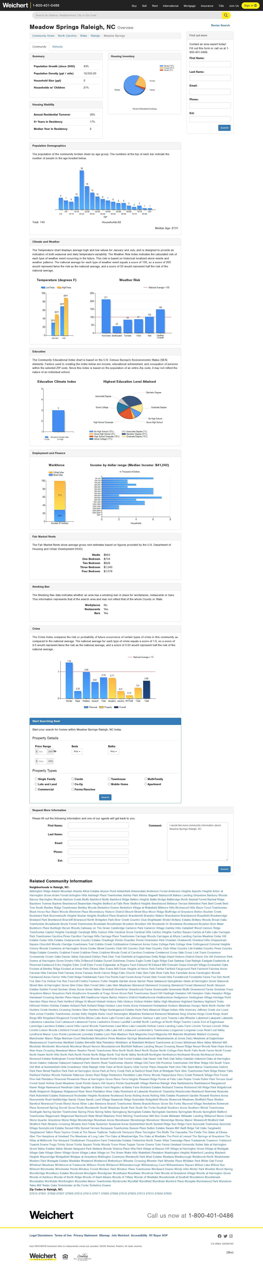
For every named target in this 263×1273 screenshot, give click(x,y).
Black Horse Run (40, 912)
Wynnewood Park (207, 1181)
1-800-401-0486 (46, 5)
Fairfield (170, 969)
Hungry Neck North (203, 1005)
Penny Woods (151, 1075)
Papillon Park (59, 1071)
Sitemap (104, 1235)
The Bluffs (162, 1132)
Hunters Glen (80, 1010)
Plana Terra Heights (126, 1079)
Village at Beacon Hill (156, 1149)
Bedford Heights (140, 903)
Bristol (167, 920)
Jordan (75, 1014)
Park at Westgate (163, 1071)
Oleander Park (166, 1067)
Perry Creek (184, 1075)
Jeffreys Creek (206, 1010)
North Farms (206, 1050)
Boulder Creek (212, 912)
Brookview (176, 924)
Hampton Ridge (221, 993)
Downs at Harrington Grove (47, 961)
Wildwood (112, 1165)
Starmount (81, 1116)
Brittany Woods (201, 920)
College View (184, 944)
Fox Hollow (49, 981)
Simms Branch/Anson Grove (150, 1103)
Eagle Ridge (159, 961)
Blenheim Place (78, 912)
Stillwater (174, 1116)
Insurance (207, 6)
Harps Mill (78, 997)
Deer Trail (114, 956)
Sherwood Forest (51, 1103)
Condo (79, 779)
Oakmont (200, 1059)
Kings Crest (204, 1014)
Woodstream (212, 1177)
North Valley (128, 1054)
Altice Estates (91, 891)
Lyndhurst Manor (40, 1034)
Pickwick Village (203, 1075)
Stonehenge (137, 1120)
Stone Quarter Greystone (45, 1120)
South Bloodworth (87, 1108)
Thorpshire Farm (96, 1140)
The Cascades (178, 1132)
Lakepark (215, 1018)
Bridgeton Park (104, 920)
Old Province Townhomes (172, 1063)
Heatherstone (164, 997)
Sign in (249, 5)
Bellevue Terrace (177, 903)
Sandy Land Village (98, 1099)
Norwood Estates (40, 1059)
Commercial (46, 789)
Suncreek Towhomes (206, 1124)
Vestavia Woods (102, 1149)
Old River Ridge (198, 1063)
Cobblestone (120, 944)
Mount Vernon (91, 1046)
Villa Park (136, 1149)
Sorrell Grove (67, 1108)
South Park (128, 1108)
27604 (159, 1193)
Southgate (36, 1112)
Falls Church (127, 973)
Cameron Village (154, 928)
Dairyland (85, 956)
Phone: (194, 99)
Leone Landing (166, 1026)
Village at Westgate (216, 1149)
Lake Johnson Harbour (138, 1018)
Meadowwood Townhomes (46, 1042)
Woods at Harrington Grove (213, 1173)
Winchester (47, 1169)
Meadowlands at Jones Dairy (175, 1038)
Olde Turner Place (144, 1067)
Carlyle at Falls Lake (205, 932)
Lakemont (202, 1018)
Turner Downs (145, 1144)
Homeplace (160, 1005)
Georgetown (174, 981)
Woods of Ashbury (41, 1177)
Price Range (43, 746)
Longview (190, 1030)
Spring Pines (86, 1112)
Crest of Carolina (131, 952)
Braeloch (122, 916)
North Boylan (150, 1050)
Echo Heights (63, 965)
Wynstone (225, 1181)
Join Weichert (120, 1235)
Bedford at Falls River (116, 903)
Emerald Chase (176, 965)
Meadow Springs (126, 1038)
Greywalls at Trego (98, 993)
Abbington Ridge (40, 891)
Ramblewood (202, 1083)
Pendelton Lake (132, 1075)
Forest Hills (165, 977)
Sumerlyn (102, 1124)
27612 (78, 1193)
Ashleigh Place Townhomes (105, 895)
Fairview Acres (218, 969)
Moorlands (62, 1046)
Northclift (142, 1054)
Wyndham (158, 1181)
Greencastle (160, 989)
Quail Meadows (65, 1083)
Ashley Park (130, 895)
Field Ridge (74, 977)
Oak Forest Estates (130, 1059)
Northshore (169, 1054)
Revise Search (220, 25)
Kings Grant (220, 1014)
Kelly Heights (89, 1014)
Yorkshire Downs (100, 1185)
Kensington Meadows (127, 1014)
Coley (154, 944)
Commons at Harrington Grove (68, 948)
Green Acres (76, 989)
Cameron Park (134, 928)
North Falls (191, 1050)
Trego (53, 1144)
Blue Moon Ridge (153, 912)
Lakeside (227, 1018)
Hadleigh (168, 993)
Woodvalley (37, 1181)
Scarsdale (138, 1099)
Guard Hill (156, 993)
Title (221, 6)
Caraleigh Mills (87, 932)
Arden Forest (60, 895)
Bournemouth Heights (63, 916)
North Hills (52, 1054)
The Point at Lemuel (179, 1136)
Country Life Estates (190, 948)
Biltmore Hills (166, 907)
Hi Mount (90, 1001)
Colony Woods (39, 948)
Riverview (210, 1091)
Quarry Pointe (115, 1083)
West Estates (154, 1157)
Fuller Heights (109, 981)
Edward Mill (159, 965)
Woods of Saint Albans (97, 1177)
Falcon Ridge (110, 973)
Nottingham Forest (63, 1059)
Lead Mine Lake (125, 1026)
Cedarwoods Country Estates (82, 940)
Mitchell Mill (219, 1042)
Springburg (119, 1112)
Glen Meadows (122, 985)
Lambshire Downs (108, 1022)
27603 (132, 1193)
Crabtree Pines (89, 952)
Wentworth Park (135, 1157)
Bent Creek (215, 903)
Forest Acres (134, 977)
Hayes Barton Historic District (119, 997)
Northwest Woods (188, 1054)
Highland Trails (214, 1001)
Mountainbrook (110, 1046)
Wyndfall (133, 1181)
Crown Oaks (53, 956)
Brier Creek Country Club (131, 920)
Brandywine (172, 916)
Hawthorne (93, 997)
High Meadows (171, 1001)
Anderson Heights (179, 891)
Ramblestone (185, 1083)
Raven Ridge (37, 1087)
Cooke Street (96, 948)
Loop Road (203, 1030)
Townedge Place (180, 1140)
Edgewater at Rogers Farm (119, 965)
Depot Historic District (180, 956)
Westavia (168, 1157)
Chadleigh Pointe (112, 940)
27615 (150, 1193)
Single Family (46, 779)
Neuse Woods (201, 1046)
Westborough (183, 1157)
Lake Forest (116, 1018)
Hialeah (101, 1001)
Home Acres (130, 1005)
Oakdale (188, 1059)
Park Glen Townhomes (189, 1071)
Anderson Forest (157, 891)
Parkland (35, 1075)
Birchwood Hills (185, 907)
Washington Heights (177, 1152)
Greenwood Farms (201, 989)
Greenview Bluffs (179, 989)
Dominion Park (223, 956)
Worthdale (51, 1181)
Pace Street (43, 1071)
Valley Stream (64, 1149)
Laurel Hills (72, 1026)
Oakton (42, 1063)
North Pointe (82, 1054)
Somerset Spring (47, 1108)
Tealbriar (102, 1132)
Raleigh (95, 36)
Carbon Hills (106, 932)
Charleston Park (155, 940)
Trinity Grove (65, 1144)
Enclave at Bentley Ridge (45, 969)
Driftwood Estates (92, 961)
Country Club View (139, 948)
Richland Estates (150, 1087)
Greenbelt (108, 989)
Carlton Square (181, 932)
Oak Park (163, 1059)
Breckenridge (218, 916)
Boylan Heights (86, 916)
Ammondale (138, 891)
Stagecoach (52, 1116)
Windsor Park (107, 1169)
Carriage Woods (145, 936)
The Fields (194, 1132)
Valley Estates (46, 1149)
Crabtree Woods (109, 952)
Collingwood (200, 944)
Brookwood (190, 924)
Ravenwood (53, 1087)
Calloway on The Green (95, 928)
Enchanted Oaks (218, 965)
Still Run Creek (158, 1116)
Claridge (66, 944)
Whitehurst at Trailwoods (70, 1165)
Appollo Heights (202, 891)
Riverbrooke (183, 1091)
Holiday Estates (59, 1005)
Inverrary (190, 1010)
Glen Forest (91, 985)
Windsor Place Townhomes (134, 1169)
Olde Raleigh (90, 1067)
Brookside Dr (160, 924)
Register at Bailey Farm (95, 1087)
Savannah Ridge (121, 1099)
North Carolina (67, 36)
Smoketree (209, 1103)
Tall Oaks (201, 1128)
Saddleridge (59, 1099)
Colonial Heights (219, 944)
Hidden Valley (152, 1001)
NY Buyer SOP (158, 1235)
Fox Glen (35, 981)
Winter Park (197, 1169)
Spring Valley (103, 1112)
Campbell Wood (192, 928)
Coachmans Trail (83, 944)
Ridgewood (71, 1091)
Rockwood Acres (121, 1095)
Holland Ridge (96, 1005)
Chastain (170, 940)
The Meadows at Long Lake (87, 1136)
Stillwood (210, 1116)
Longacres (176, 1030)
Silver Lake (87, 1103)
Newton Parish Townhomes (94, 1050)
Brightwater (155, 920)
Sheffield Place (204, 1099)
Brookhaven (114, 924)
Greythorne (79, 993)
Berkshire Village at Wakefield (138, 907)
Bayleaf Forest (197, 899)
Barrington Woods (50, 899)
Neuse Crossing (165, 1046)
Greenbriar (121, 989)
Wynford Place (175, 1181)
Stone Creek (224, 1116)
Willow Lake (202, 1165)
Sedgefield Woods (156, 1099)
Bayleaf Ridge (215, 899)
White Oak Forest (212, 1161)
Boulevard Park (39, 916)
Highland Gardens (192, 1001)
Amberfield (123, 891)
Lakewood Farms (85, 1022)
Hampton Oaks (201, 993)
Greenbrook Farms (140, 989)
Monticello (48, 1046)
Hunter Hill (223, 1005)
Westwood (100, 1161)
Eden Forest (94, 965)
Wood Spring (224, 1169)
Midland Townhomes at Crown (164, 1042)
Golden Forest (48, 989)
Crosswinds (37, 956)
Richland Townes (172, 1087)
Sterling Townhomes (135, 1116)
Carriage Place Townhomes (118, 936)
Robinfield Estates (47, 1095)
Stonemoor (153, 1120)
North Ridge (98, 1054)
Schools (57, 46)
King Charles (188, 1014)
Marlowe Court (71, 1038)
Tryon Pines (118, 1144)
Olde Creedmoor (70, 1067)
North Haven (37, 1054)
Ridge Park (209, 1087)
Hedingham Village (200, 997)
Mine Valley (204, 1042)
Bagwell (153, 895)
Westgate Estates (57, 1161)
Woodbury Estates (57, 1173)
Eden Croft (79, 965)
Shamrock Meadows (181, 1099)
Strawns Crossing (59, 1124)
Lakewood (67, 1022)
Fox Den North (220, 977)
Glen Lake (105, 985)
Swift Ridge (187, 1128)
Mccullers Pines (105, 1038)
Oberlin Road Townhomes (107, 1063)
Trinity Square (83, 1144)
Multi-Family (155, 779)
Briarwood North (84, 920)
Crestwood (162, 952)
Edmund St (144, 965)
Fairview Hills (38, 973)
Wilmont (35, 1169)
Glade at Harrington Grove (199, 981)
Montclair (35, 1046)
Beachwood (69, 903)
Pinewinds (73, 1079)
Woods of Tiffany (122, 1177)
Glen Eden (76, 985)
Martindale (87, 1038)
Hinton (45, 1005)
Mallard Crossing (208, 1034)
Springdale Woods (190, 1112)
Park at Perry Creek (112, 1071)
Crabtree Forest (69, 952)
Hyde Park (141, 1010)
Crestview (149, 952)
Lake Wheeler (186, 1018)
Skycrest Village (192, 1103)
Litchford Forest (68, 1030)
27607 (60, 1193)
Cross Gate (177, 952)
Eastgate (207, 961)
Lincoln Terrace (201, 1026)
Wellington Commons (111, 1157)
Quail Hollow (46, 1083)
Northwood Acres (211, 1054)
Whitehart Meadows (42, 1165)
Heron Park (56, 1001)
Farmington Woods (208, 973)
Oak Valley (175, 1059)
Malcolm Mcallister (184, 1034)
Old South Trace (219, 1063)
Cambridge (118, 928)
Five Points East (115, 977)
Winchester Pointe (66, 1169)
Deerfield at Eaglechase (136, 956)
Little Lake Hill (113, 1030)
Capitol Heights (54, 932)
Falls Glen (142, 973)
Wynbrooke (119, 1181)
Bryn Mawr (217, 924)
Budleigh (55, 928)
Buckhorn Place (39, 928)
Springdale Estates (139, 1112)
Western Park (38, 1161)
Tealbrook (115, 1132)
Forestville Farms (199, 977)
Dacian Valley (70, 956)
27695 (105, 1193)
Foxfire (83, 981)
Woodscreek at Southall (174, 1177)
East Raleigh (193, 961)
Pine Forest (221, 1075)
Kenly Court (105, 1014)
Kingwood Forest (67, 1018)
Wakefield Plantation (151, 1152)
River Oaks (113, 1091)
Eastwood (48, 965)
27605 (168, 1193)
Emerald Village (197, 965)
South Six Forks (145, 1108)
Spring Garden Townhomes (60, 1112)
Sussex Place (137, 1128)
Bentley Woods (87, 907)
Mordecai (76, 1046)
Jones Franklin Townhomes (53, 1014)
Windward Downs (163, 1169)
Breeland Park (38, 920)
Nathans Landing (143, 1046)
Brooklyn (128, 924)
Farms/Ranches (85, 789)
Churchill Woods (49, 944)
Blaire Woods (60, 912)
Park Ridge (210, 1071)
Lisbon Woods (48, 1030)
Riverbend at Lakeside (134, 1091)
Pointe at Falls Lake (170, 1079)
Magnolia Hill (163, 1034)
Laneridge (36, 1026)
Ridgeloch (43, 1091)
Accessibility (139, 1235)
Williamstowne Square (180, 1165)
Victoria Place (121, 1149)
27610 (34, 1193)
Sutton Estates (156, 1128)
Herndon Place (39, 1001)
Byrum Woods (71, 928)
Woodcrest (76, 1173)
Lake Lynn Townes (165, 1018)
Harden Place (63, 997)
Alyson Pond (108, 891)
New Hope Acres (221, 1046)
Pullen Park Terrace (213, 1079)
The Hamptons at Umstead (52, 1136)
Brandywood (188, 916)
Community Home (43, 36)
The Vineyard (61, 1140)
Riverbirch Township (162, 1091)
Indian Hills (177, 1010)
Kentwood (148, 1014)
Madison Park (125, 1034)
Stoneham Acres (104, 1120)
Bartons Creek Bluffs (76, 899)
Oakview (53, 1063)
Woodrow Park (151, 1173)
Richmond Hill (193, 1087)
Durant (108, 961)
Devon (199, 956)
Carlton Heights (162, 932)
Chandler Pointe (134, 940)
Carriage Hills (91, 936)
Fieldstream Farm (93, 977)
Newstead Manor (66, 1050)
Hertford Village (73, 1001)
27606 (51, 1193)
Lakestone (36, 1022)
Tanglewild (214, 1128)
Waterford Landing (202, 1152)
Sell (144, 6)
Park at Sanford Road (138, 1071)
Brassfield (203, 916)
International (170, 6)
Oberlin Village (133, 1063)
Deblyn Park (99, 956)
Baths (111, 746)
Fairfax (160, 969)
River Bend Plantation (92, 1091)
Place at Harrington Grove (97, 1079)
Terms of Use (63, 1235)
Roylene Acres (219, 1095)
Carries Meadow (203, 936)
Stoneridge (167, 1120)
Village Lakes (88, 1152)
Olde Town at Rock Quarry (115, 1067)
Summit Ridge (162, 1124)
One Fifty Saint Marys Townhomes (197, 1067)
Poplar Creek (192, 1079)
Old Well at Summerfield (45, 1067)
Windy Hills (181, 1169)
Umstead (176, 1144)
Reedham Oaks (70, 1087)
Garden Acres (127, 981)
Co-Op (79, 784)
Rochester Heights (85, 1095)
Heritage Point (222, 997)
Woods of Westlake (146, 1177)
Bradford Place (106, 916)
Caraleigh (71, 932)
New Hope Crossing (42, 1050)
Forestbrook (180, 977)
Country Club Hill (116, 948)
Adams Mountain (61, 891)
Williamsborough (129, 1165)
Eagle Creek (143, 961)
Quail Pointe (83, 1083)
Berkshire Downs (108, 907)
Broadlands (52, 924)
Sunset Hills (72, 1128)
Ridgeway (57, 1091)
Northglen (155, 1054)
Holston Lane (114, 1005)
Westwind (87, 1161)
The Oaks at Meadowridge (121, 1136)
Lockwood (129, 1030)
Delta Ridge (159, 956)
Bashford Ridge (119, 899)
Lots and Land (47, 784)
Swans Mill (172, 1128)
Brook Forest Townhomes (76, 924)
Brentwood (54, 920)
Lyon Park (110, 1034)
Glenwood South (203, 985)
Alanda (77, 891)
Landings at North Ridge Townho (170, 1022)
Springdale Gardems (164, 1112)
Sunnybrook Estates (51, 1128)
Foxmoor (94, 981)
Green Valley (93, 989)
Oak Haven (149, 1059)
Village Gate (37, 1152)
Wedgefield (62, 1157)
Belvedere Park (197, 903)
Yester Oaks (49, 1185)
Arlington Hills (78, 895)
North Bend (134, 1050)
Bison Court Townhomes (211, 907)
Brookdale (99, 924)
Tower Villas (161, 1140)
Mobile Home (119, 784)
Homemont (145, 1005)
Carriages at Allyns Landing (174, 936)
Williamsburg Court (153, 1165)
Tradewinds (198, 1140)
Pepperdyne (168, 1075)
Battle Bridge (158, 899)
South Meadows (110, 1108)
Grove (114, 993)
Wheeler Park (155, 1161)
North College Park (171, 1050)
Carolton (76, 936)
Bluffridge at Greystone (179, 912)
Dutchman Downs (124, 961)
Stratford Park (38, 1124)
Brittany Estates (181, 920)
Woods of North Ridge (68, 1177)
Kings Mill (36, 1018)
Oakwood (65, 1063)
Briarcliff (67, 920)
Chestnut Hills (201, 940)
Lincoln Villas (220, 1026)
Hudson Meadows (179, 1005)
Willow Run (218, 1165)
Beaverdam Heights (90, 903)
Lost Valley (218, 1030)
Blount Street (133, 912)
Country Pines (212, 948)
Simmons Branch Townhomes (113, 1103)
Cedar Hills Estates (51, 940)
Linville (34, 1030)
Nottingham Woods (87, 1059)
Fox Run (62, 981)
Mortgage (190, 6)
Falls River (155, 973)
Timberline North (142, 1140)
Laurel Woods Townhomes (97, 1026)
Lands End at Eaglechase (208, 1022)
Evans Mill (112, 969)
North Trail (113, 1054)
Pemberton (115, 1075)
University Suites (192, 1144)
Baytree (57, 903)
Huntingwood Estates (121, 1010)
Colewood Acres (139, 944)
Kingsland (49, 1018)
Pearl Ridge (101, 1075)
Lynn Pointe (59, 1034)
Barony (34, 899)
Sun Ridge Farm (182, 1124)
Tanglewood (37, 1132)
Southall (162, 1108)
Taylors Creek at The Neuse (78, 1132)
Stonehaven (122, 1120)
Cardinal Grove (124, 932)
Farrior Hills (59, 977)
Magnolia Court (145, 1034)
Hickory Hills (115, 1001)
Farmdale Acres (186, 973)
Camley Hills (173, 928)
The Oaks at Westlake (152, 1136)
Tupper (131, 1144)
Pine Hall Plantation (42, 1079)
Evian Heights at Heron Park (137, 969)
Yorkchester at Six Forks (73, 1185)
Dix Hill (208, 956)
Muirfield (126, 1046)
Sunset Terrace (90, 1128)
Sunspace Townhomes (114, 1128)
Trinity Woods (101, 1144)
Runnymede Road (41, 1099)
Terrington (149, 1132)
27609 (69, 1193)
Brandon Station (154, 916)
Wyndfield (145, 1181)
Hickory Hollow (133, 1001)
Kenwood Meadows (167, 1014)
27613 (141, 1193)
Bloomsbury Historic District (106, 912)
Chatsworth (184, 940)
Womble (210, 1169)
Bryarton (204, 924)
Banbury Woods (217, 895)
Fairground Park (186, 969)
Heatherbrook (146, 997)
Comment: (155, 825)
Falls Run (169, 973)
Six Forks (175, 1103)
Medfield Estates (73, 1042)
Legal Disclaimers (41, 1235)
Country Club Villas (164, 948)
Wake (83, 36)
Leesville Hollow (146, 1026)
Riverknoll (197, 1091)
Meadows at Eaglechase (209, 1038)
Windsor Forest (88, 1169)
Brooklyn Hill (143, 924)
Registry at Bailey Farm (125, 1087)
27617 (96, 1193)
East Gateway (176, 961)
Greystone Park (61, 993)
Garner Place (145, 981)
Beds (75, 746)
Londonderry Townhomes (153, 1030)
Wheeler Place (173, 1161)
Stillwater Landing (192, 1116)
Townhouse (118, 779)
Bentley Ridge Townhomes (60, 907)
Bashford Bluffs (99, 899)
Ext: (191, 113)
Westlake (74, 1161)
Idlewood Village (159, 1010)
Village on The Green (110, 1152)
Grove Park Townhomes (134, 993)
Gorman (63, 989)
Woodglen (90, 1173)
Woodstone (197, 1177)
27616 (123, 1193)
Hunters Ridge (98, 1010)
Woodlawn (134, 1173)
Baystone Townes (40, 903)
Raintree (154, 1083)
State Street (95, 1116)
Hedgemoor (181, 997)
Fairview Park (55, 973)
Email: (193, 85)
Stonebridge (85, 1120)
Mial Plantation (105, 1042)
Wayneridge (47, 1157)
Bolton (198, 912)
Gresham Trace (223, 989)
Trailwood (225, 1140)
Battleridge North (177, 899)
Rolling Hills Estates (162, 1095)
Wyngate (190, 1181)
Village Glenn (53, 1152)
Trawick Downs (39, 1144)
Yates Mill (35, 1185)
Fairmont (202, 969)
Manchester (37, 1038)
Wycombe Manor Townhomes (93, 1181)
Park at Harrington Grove (83, 1071)
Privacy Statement (85, 1235)
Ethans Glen (97, 969)
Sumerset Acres (118, 1124)
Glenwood (138, 985)
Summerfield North (141, 1124)
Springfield (209, 1112)
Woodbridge (37, 1173)
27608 (114, 1193)
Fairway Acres (73, 973)
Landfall (125, 1022)
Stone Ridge (69, 1120)
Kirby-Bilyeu (86, 1018)
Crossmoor (214, 952)
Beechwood (159, 903)
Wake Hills (131, 1152)
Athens (143, 895)
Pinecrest (60, 1079)
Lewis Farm (183, 1026)
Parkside (66, 1075)
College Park (167, 944)
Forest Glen (149, 977)
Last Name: (196, 72)
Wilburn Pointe (96, 1165)
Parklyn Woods (50, 1075)
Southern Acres (177, 1108)
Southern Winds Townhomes (206, 1108)
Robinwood (66, 1095)
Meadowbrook (147, 1038)
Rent (155, 6)
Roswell (204, 1095)
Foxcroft (73, 981)
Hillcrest (35, 1005)
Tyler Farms (162, 1144)
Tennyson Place (132, 1132)
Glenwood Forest (181, 985)
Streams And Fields (83, 1124)
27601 (42, 1193)
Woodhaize (120, 1173)
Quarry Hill (98, 1083)
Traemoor (212, 1140)
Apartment (154, 784)
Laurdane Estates (54, 1026)
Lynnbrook (74, 1034)
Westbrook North (203, 1157)
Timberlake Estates (119, 1140)
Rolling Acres (141, 1095)
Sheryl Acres (71, 1103)
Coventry (53, 952)
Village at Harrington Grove (187, 1149)
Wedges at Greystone (83, 1157)
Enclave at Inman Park (75, 969)
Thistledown (77, 1140)
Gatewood (160, 981)
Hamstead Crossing (42, 997)
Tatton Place (52, 1132)
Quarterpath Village (136, 1083)
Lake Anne (101, 1018)
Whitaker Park (191, 1161)
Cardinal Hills (142, 932)
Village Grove (70, 1152)
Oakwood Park (81, 1063)
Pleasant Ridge (148, 1079)
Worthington (66, 1181)
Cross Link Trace (195, 952)
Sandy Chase (76, 1099)
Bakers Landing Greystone (189, 895)
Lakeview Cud (51, 1022)
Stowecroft (200, 1120)
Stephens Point (112, 1116)
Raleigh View (168, 1083)
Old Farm (149, 1063)
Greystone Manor (40, 993)
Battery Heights (139, 899)
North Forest (223, 1050)
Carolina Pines (61, 936)
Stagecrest (67, 1116)
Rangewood (218, 1083)
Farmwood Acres (40, 977)
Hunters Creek (39, 1010)
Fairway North (92, 973)
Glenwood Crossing (157, 985)
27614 (87, 1193)
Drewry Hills (72, 961)
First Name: (196, 58)
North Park (67, 1054)
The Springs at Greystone (208, 1136)
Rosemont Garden (187, 1095)
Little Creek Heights (91, 1030)
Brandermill (136, 916)
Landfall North (140, 1022)
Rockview (104, 1095)
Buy (134, 6)
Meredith (90, 1042)
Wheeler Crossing (134, 1161)
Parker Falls (225, 1071)
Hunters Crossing (59, 1010)
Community (39, 46)
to (55, 751)
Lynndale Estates (92, 1034)
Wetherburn (115, 1161)
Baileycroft (165, 895)
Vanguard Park (82, 1149)
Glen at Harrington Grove (53, 985)
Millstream (190, 1042)
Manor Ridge (53, 1038)
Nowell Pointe (108, 1059)
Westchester (222, 1157)
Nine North (119, 1050)
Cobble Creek (103, 944)
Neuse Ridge (184, 1046)
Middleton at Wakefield (130, 1042)
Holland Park (78, 1005)
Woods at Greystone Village (178, 1173)
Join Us (234, 6)
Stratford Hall (216, 1120)
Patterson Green (83, 1075)
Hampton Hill (183, 993)
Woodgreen (105, 1173)
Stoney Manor (184, 1120)
